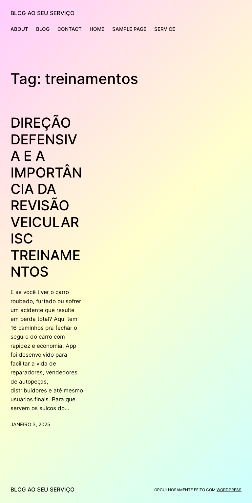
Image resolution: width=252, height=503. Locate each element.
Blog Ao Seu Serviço (42, 13)
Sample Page (129, 29)
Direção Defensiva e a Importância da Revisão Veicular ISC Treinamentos (46, 197)
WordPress (229, 489)
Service (164, 29)
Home (97, 29)
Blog (43, 29)
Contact (69, 29)
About (19, 29)
